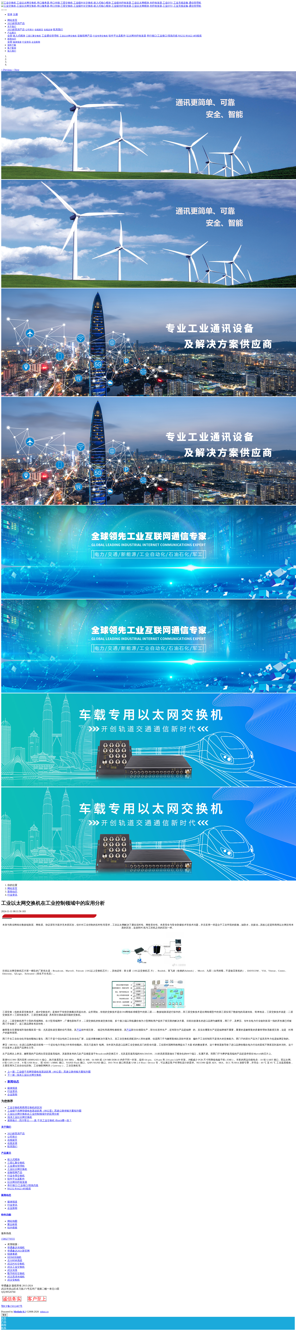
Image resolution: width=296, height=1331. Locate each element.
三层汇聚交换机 (16, 1162)
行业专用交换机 (16, 1175)
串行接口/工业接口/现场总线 (22, 1185)
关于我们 (6, 1127)
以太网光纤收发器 (17, 1182)
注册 (15, 14)
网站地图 (12, 1221)
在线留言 (12, 1140)
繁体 (4, 1315)
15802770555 (8, 1239)
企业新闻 (12, 1094)
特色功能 (6, 1214)
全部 (9, 35)
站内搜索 (12, 1227)
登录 (9, 14)
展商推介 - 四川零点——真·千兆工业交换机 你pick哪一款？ (39, 1120)
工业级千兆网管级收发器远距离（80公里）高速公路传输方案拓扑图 (44, 1110)
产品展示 (6, 1153)
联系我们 (12, 1146)
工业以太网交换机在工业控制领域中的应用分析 (33, 1114)
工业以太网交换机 (17, 1169)
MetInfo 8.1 (20, 1311)
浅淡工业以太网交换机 (19, 1117)
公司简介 (12, 1136)
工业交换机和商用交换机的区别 (24, 1107)
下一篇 (24, 1075)
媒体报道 (12, 1088)
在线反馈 (12, 1143)
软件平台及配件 (16, 1179)
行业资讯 (12, 895)
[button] (6, 69)
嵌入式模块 (13, 1159)
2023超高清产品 (16, 1133)
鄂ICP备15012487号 (11, 1306)
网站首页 (12, 20)
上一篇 (49, 1071)
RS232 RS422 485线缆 (19, 1188)
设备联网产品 (14, 1172)
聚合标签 (12, 1224)
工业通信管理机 (16, 1166)
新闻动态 (12, 891)
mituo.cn (44, 1311)
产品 (79, 1030)
